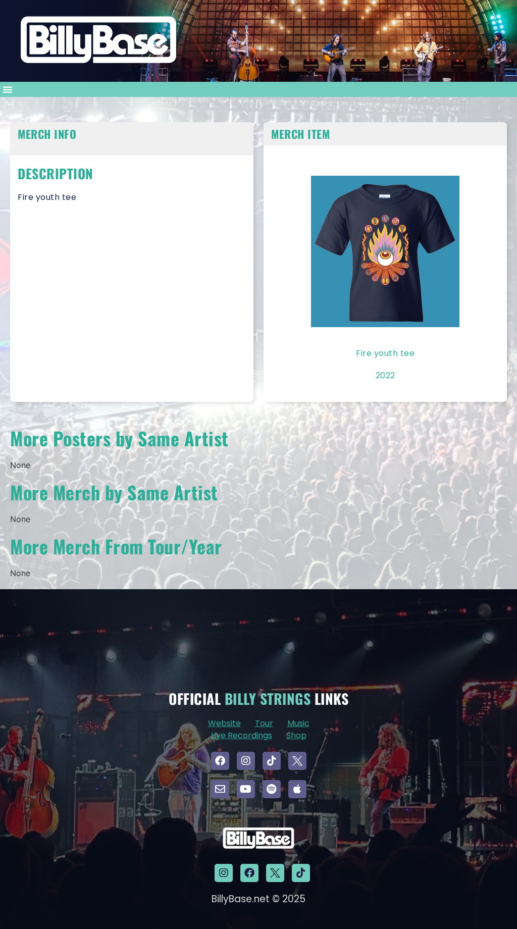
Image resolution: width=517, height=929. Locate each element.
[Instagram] (246, 761)
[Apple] (297, 789)
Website (224, 723)
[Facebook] (220, 761)
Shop (296, 735)
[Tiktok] (272, 761)
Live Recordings (241, 735)
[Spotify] (272, 789)
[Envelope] (220, 789)
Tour (264, 723)
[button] (7, 89)
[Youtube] (246, 789)
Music (298, 723)
